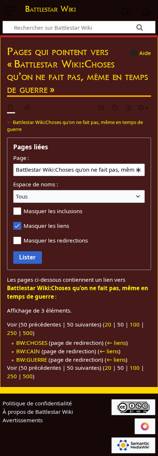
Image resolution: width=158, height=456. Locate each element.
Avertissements (23, 420)
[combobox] (79, 170)
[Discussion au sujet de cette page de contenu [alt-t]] (28, 108)
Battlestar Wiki (50, 10)
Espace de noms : (35, 184)
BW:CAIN (28, 351)
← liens (116, 342)
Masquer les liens (46, 225)
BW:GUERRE (31, 359)
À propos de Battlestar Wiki (38, 411)
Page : (21, 157)
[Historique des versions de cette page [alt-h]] (115, 108)
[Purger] (128, 108)
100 (135, 324)
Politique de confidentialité (37, 403)
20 (108, 324)
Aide (145, 52)
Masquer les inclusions (53, 211)
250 (12, 332)
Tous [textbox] (22, 196)
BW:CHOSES (31, 342)
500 (28, 332)
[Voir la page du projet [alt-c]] (11, 108)
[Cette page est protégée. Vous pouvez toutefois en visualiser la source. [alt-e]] (101, 108)
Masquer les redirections (56, 240)
